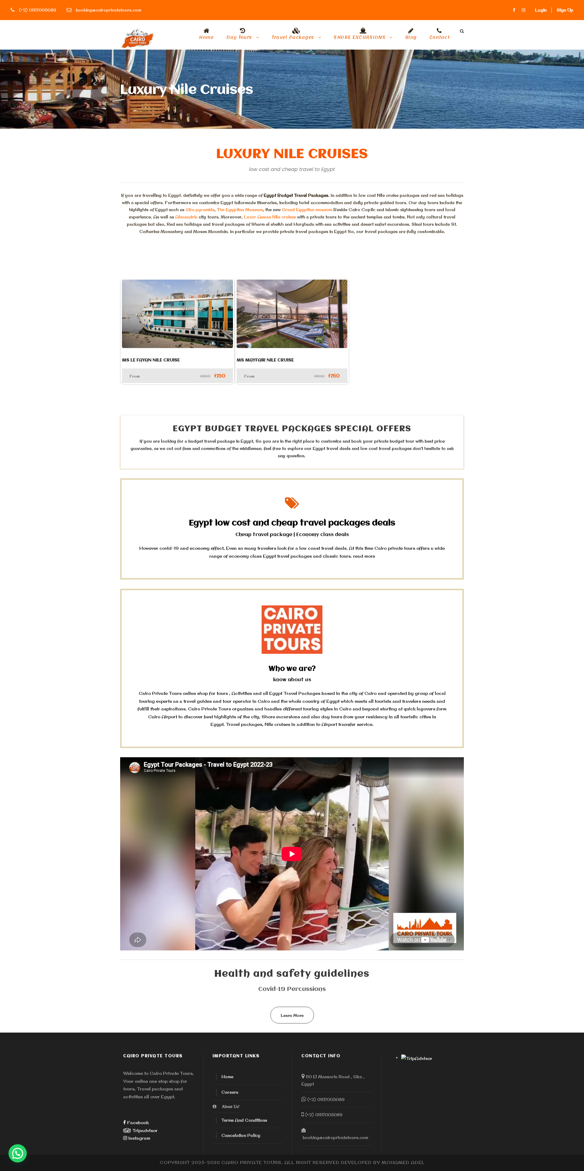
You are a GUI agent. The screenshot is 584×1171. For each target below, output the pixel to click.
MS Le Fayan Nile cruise (151, 360)
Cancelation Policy (240, 1135)
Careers (229, 1092)
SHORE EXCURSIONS (359, 38)
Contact (439, 38)
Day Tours (239, 38)
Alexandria (186, 217)
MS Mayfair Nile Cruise (265, 360)
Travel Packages (293, 38)
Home (206, 38)
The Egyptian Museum (240, 209)
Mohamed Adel (403, 1162)
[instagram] (523, 10)
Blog (411, 38)
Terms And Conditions (244, 1120)
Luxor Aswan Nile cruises (270, 217)
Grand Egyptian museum (307, 209)
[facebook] (514, 10)
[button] (18, 1153)
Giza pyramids (200, 209)
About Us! (231, 1106)
